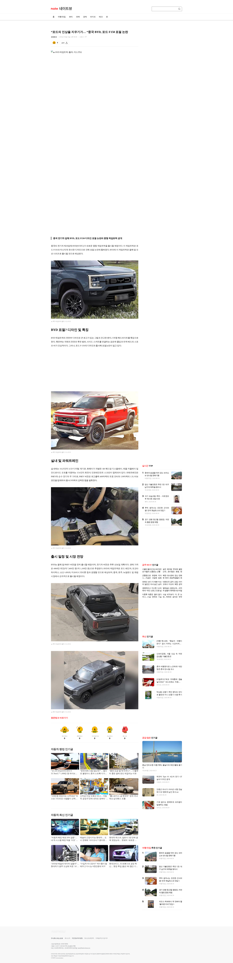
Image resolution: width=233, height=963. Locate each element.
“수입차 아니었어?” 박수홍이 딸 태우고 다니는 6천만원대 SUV (93, 865)
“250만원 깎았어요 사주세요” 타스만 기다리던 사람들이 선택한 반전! (64, 797)
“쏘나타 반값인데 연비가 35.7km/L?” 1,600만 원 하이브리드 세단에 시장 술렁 (64, 772)
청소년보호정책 (89, 938)
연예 (78, 17)
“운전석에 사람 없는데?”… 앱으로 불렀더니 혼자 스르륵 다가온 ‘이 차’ (93, 772)
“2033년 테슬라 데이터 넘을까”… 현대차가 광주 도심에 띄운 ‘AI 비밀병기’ (65, 865)
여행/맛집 (62, 17)
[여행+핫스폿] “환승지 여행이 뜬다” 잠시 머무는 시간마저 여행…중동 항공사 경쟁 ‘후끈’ (169, 643)
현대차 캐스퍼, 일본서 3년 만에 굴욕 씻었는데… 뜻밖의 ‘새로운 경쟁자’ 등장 (123, 839)
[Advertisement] (94, 369)
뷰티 (71, 17)
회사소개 (67, 938)
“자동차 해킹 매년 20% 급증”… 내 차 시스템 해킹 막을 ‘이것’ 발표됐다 (64, 839)
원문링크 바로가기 (59, 718)
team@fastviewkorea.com (84, 948)
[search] (180, 9)
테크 (101, 17)
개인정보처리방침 (77, 938)
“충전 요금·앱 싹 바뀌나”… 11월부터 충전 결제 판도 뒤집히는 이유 (123, 772)
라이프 (93, 17)
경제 (85, 17)
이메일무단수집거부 (102, 938)
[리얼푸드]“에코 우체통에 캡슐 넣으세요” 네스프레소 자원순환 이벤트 (169, 682)
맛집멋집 (148, 513)
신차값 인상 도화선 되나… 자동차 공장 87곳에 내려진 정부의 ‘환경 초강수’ (94, 797)
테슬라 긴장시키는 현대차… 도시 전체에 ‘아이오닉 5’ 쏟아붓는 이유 (93, 839)
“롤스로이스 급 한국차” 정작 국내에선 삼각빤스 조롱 (123, 797)
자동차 (159, 782)
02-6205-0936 (57, 948)
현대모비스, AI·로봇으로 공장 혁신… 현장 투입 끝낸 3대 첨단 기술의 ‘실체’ (123, 865)
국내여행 (148, 490)
